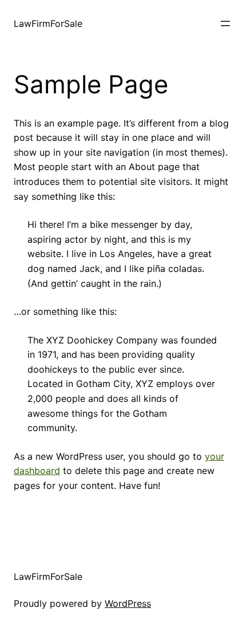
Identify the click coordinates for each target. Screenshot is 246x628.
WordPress (128, 603)
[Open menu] (225, 23)
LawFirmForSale (48, 23)
